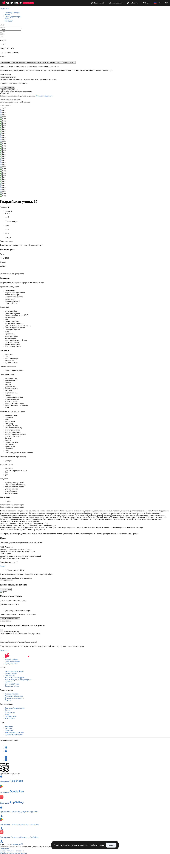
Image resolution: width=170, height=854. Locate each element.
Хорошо (111, 845)
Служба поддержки (12, 661)
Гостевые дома (10, 716)
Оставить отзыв (6, 580)
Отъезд (3, 29)
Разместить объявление (14, 696)
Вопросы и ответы (12, 686)
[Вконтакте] (6, 754)
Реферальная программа (14, 732)
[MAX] (6, 751)
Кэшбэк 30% (10, 676)
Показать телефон (7, 87)
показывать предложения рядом (15, 558)
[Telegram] (6, 745)
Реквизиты (9, 730)
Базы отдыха (10, 718)
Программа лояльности (14, 735)
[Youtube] (6, 757)
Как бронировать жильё (14, 671)
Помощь (8, 700)
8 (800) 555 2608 (11, 664)
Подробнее (4, 650)
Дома (7, 714)
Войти (147, 3)
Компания (9, 726)
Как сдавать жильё (12, 694)
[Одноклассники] (6, 748)
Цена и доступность (8, 77)
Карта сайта (4, 849)
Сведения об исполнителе (10, 619)
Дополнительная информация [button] (12, 505)
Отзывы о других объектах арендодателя (16, 578)
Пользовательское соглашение (12, 851)
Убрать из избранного (44, 96)
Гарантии (8, 682)
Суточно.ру (17, 845)
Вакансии (8, 728)
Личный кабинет (11, 659)
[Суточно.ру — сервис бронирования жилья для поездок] (12, 3)
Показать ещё (6, 589)
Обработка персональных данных (13, 853)
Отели (7, 710)
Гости (2, 34)
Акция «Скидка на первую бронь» (18, 680)
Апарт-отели (10, 712)
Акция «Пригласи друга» (15, 678)
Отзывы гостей (11, 673)
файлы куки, (67, 845)
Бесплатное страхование (14, 698)
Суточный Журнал (12, 684)
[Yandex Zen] (6, 760)
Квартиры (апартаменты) (15, 708)
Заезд (2, 25)
